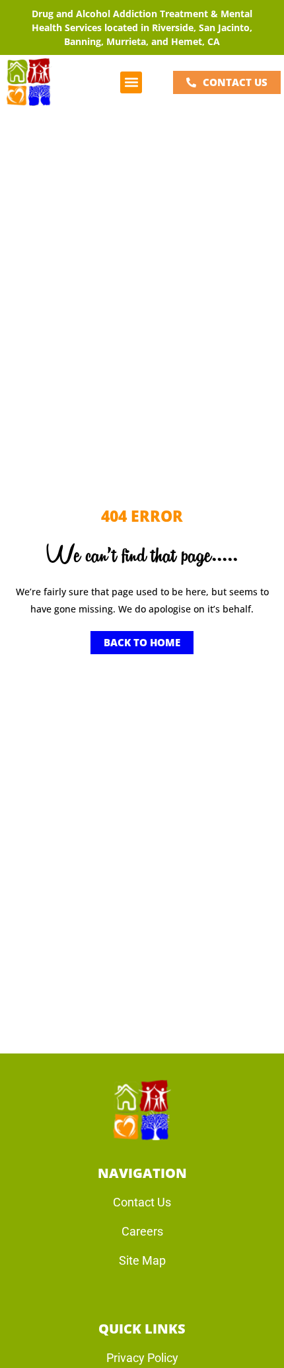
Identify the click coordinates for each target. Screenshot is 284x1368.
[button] (131, 82)
